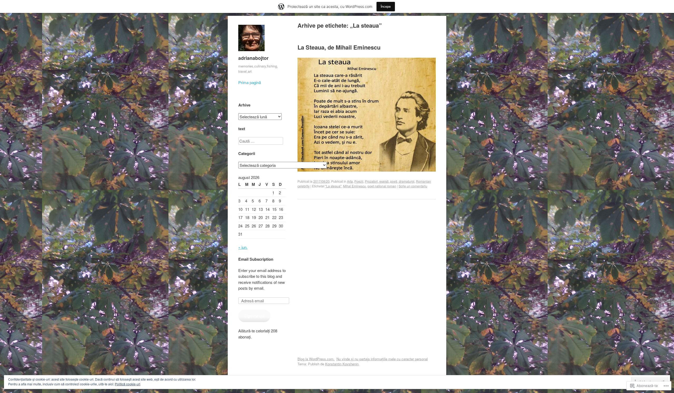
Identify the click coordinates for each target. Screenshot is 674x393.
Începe (386, 6)
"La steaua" (333, 186)
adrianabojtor (253, 58)
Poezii (358, 181)
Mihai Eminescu (354, 186)
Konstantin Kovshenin (342, 363)
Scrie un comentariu (413, 186)
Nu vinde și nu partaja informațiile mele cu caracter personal (382, 358)
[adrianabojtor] (251, 52)
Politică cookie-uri (127, 384)
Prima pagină (249, 82)
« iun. (242, 247)
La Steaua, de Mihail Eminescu (339, 47)
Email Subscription (255, 259)
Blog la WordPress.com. (316, 358)
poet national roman (382, 186)
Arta (350, 181)
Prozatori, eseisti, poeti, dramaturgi (389, 181)
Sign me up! (254, 315)
